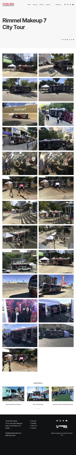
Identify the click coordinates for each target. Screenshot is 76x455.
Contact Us (58, 4)
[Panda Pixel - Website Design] (62, 426)
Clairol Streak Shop (38, 404)
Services (35, 4)
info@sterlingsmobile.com (13, 433)
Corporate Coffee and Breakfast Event (63, 404)
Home (29, 4)
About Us (48, 4)
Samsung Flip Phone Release (13, 404)
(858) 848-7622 (10, 435)
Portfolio (42, 4)
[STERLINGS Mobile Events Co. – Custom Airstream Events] (8, 4)
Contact (33, 428)
